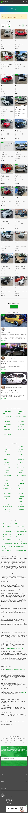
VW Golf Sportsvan (21, 475)
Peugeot (16, 740)
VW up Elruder (7, 531)
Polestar (21, 740)
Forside (2, 4)
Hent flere (14, 306)
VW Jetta (20, 485)
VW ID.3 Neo (21, 478)
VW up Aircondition (7, 523)
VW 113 (7, 446)
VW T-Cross (7, 498)
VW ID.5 (21, 480)
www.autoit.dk (9, 804)
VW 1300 (7, 449)
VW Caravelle (7, 462)
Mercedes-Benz (4, 740)
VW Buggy (7, 457)
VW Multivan (7, 491)
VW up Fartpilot (7, 534)
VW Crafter (7, 465)
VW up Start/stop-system (20, 546)
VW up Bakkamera (7, 526)
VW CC (21, 462)
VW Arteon (21, 451)
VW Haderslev (20, 419)
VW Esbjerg (21, 413)
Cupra (11, 738)
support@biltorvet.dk (10, 803)
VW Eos (21, 470)
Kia (24, 738)
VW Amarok (7, 451)
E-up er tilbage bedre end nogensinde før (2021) (15, 669)
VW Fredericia (7, 416)
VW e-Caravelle (21, 465)
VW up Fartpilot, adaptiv (20, 531)
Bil (5, 4)
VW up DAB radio (7, 529)
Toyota (15, 742)
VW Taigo (7, 504)
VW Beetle (7, 454)
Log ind (24, 2)
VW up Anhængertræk (21, 523)
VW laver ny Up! (5, 332)
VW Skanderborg (7, 429)
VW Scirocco (7, 496)
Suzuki (6, 742)
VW (8, 4)
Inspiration (3, 788)
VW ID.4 (7, 480)
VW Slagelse (21, 429)
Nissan (10, 740)
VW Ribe (20, 426)
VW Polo (21, 493)
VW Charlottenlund (7, 413)
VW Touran (7, 509)
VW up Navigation (7, 543)
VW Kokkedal (7, 424)
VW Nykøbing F (7, 426)
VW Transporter (21, 509)
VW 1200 (20, 446)
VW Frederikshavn (21, 416)
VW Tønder (21, 432)
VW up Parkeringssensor (20, 543)
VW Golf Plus (7, 475)
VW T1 (7, 501)
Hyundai (20, 738)
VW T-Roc (20, 498)
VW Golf (21, 472)
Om (2, 774)
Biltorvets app (24, 692)
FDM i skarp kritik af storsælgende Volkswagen (13, 390)
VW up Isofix (20, 534)
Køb (2, 777)
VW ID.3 (7, 478)
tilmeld (14, 762)
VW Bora (20, 454)
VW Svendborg (7, 432)
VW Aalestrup (7, 434)
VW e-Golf (7, 467)
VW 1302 (21, 449)
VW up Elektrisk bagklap (20, 529)
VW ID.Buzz (21, 483)
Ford (15, 738)
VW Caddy (21, 457)
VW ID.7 (7, 483)
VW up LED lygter (7, 539)
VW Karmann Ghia (7, 488)
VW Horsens (21, 421)
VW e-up (7, 470)
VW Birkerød (7, 411)
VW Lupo (20, 488)
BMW (7, 738)
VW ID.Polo (7, 485)
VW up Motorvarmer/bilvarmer (21, 540)
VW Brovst (21, 411)
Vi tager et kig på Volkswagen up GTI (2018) (14, 648)
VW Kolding (21, 424)
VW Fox (7, 472)
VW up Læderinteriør (20, 536)
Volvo (19, 742)
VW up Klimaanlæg (7, 536)
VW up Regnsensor (7, 546)
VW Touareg (21, 506)
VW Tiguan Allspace (7, 506)
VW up (21, 511)
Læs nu (3, 340)
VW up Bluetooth (20, 526)
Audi (3, 738)
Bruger (2, 781)
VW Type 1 (7, 511)
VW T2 (20, 501)
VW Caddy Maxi (7, 459)
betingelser (23, 754)
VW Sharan (21, 496)
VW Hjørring (7, 421)
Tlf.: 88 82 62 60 (9, 800)
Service (2, 784)
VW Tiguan (21, 504)
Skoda (25, 740)
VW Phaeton (7, 493)
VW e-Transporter (20, 467)
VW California (20, 459)
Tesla (11, 742)
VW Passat (21, 491)
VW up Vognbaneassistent (7, 549)
